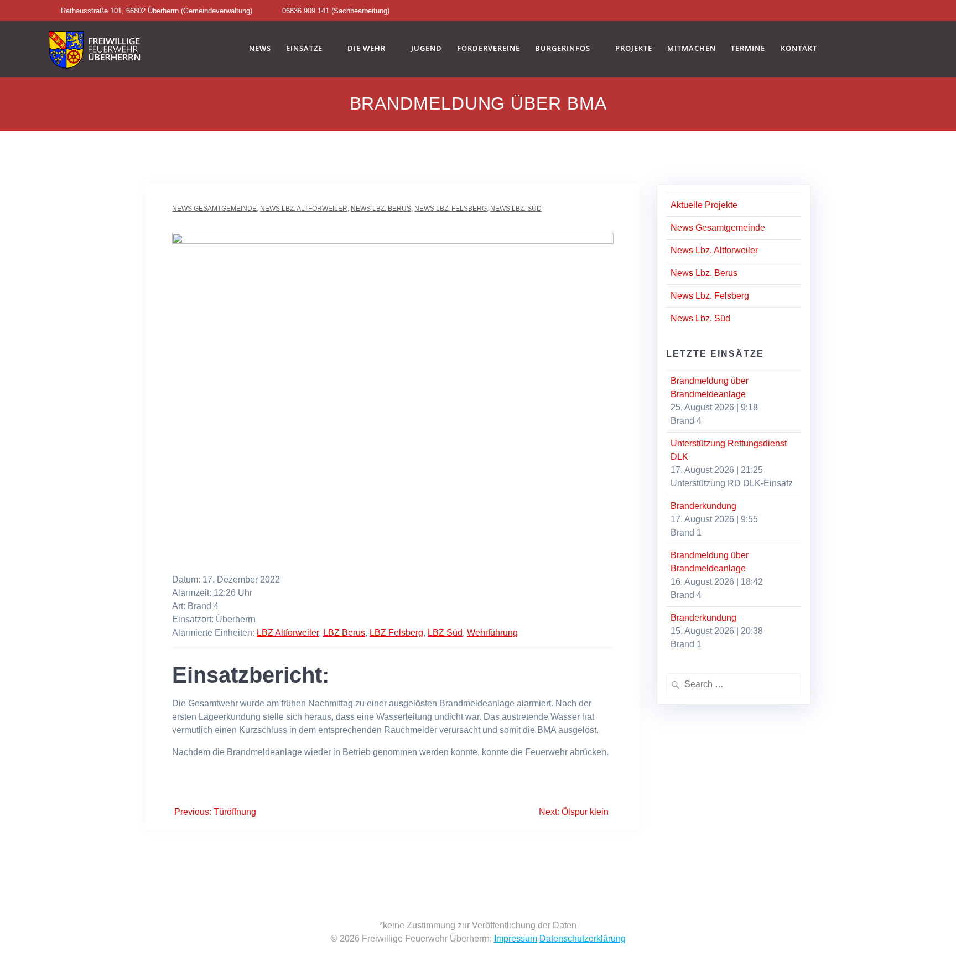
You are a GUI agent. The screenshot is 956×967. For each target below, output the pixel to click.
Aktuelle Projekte (704, 205)
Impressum (515, 938)
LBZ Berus (344, 632)
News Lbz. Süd (516, 208)
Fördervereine (488, 48)
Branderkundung (703, 506)
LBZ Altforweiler (288, 632)
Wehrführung (492, 632)
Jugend (426, 48)
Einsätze (304, 48)
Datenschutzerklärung (582, 938)
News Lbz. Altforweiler (303, 208)
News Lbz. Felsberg (450, 208)
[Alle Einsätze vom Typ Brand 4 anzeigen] (224, 606)
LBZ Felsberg (396, 632)
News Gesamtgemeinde (214, 208)
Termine (748, 48)
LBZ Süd (445, 632)
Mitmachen (691, 48)
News (260, 48)
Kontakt (799, 48)
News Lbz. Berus (381, 208)
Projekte (633, 48)
